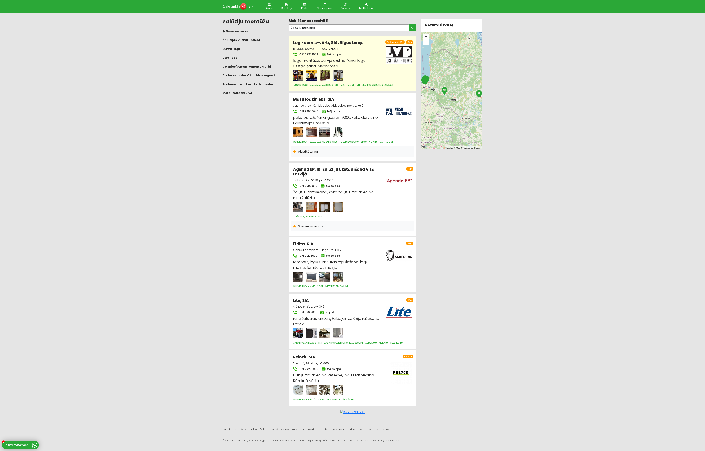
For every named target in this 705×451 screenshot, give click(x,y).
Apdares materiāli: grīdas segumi (249, 75)
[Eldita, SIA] (298, 277)
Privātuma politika (360, 429)
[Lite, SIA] (298, 333)
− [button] (426, 42)
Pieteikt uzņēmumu (331, 429)
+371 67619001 (307, 312)
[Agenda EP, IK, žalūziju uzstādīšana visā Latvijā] (298, 207)
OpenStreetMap (463, 147)
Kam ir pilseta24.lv (234, 429)
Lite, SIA (301, 300)
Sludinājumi (324, 8)
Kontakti (308, 429)
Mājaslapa (333, 54)
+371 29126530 (307, 256)
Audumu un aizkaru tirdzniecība (248, 84)
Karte (304, 8)
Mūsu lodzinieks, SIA (313, 99)
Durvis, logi (231, 49)
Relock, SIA (304, 357)
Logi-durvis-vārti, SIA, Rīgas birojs (328, 43)
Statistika (383, 429)
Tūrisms (345, 8)
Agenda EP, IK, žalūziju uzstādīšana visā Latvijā (334, 171)
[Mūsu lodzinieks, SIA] (298, 132)
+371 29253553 (307, 54)
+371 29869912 (307, 186)
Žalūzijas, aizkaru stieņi (241, 40)
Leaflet (449, 147)
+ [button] (426, 36)
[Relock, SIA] (298, 390)
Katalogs (286, 8)
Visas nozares (236, 31)
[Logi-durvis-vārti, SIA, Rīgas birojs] (298, 75)
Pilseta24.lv (258, 429)
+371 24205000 (307, 369)
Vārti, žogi (230, 58)
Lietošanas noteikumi (284, 429)
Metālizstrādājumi (237, 93)
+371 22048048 (308, 111)
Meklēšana (366, 8)
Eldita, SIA (303, 244)
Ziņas (269, 8)
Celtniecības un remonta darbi (247, 66)
